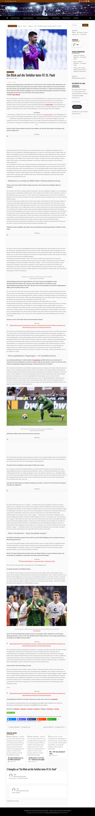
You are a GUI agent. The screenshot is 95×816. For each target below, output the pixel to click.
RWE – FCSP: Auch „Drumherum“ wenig (57, 752)
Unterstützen (55, 18)
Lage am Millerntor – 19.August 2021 (53, 727)
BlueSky (86, 1)
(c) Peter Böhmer (36, 630)
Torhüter (39, 721)
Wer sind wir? (66, 18)
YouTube (84, 1)
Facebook (82, 1)
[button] (11, 719)
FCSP (22, 721)
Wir (31, 699)
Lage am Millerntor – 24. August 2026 (80, 57)
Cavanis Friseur (48, 114)
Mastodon (88, 1)
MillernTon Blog (15, 18)
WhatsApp (50, 709)
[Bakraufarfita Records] (79, 78)
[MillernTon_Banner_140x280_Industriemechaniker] (37, 491)
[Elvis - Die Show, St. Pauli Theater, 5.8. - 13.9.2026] (80, 34)
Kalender (76, 18)
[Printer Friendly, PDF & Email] (11, 713)
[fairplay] (37, 235)
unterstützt (54, 699)
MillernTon (11, 8)
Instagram (80, 1)
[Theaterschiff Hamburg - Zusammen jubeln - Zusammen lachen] (37, 561)
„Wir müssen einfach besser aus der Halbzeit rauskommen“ (15, 758)
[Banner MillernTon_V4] (37, 136)
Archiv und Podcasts (42, 18)
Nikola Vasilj (25, 721)
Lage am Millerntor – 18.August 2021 (20, 727)
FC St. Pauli (18, 721)
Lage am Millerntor (28, 18)
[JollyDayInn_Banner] (37, 439)
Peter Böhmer (16, 94)
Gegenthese (37, 360)
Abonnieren (77, 107)
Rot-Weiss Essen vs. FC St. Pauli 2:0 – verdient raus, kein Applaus (37, 758)
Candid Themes (63, 812)
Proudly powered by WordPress (36, 812)
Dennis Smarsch (12, 721)
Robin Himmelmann (33, 721)
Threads (43, 709)
